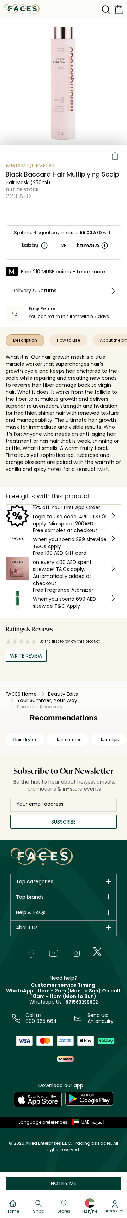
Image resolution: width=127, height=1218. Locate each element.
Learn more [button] (91, 271)
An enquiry (100, 1021)
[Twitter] (97, 951)
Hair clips (108, 739)
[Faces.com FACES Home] (22, 9)
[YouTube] (53, 953)
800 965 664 (41, 1021)
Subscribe (63, 821)
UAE (85, 1122)
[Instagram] (76, 953)
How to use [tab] (68, 340)
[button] (78, 1122)
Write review (26, 655)
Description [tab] (25, 340)
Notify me (63, 1183)
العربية (98, 1122)
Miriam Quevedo (30, 165)
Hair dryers (25, 739)
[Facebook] (31, 953)
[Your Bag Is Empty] (119, 9)
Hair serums (67, 739)
